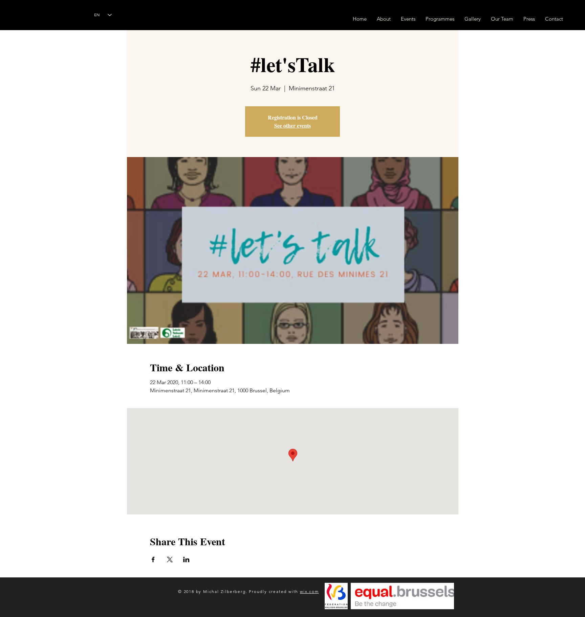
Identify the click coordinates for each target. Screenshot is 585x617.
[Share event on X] (170, 559)
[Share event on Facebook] (153, 559)
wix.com (309, 591)
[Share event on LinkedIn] (186, 559)
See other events (292, 125)
